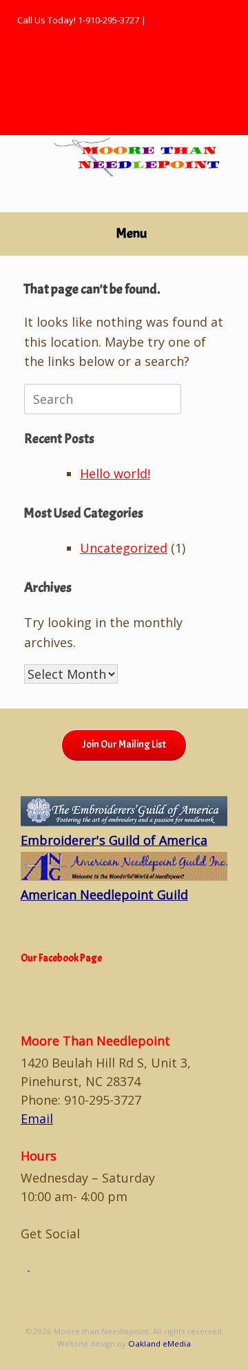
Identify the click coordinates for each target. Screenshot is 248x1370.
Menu (131, 233)
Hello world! (115, 473)
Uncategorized (123, 548)
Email (37, 1118)
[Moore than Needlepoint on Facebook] (25, 1266)
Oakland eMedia (159, 1343)
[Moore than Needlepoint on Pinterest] (33, 1266)
